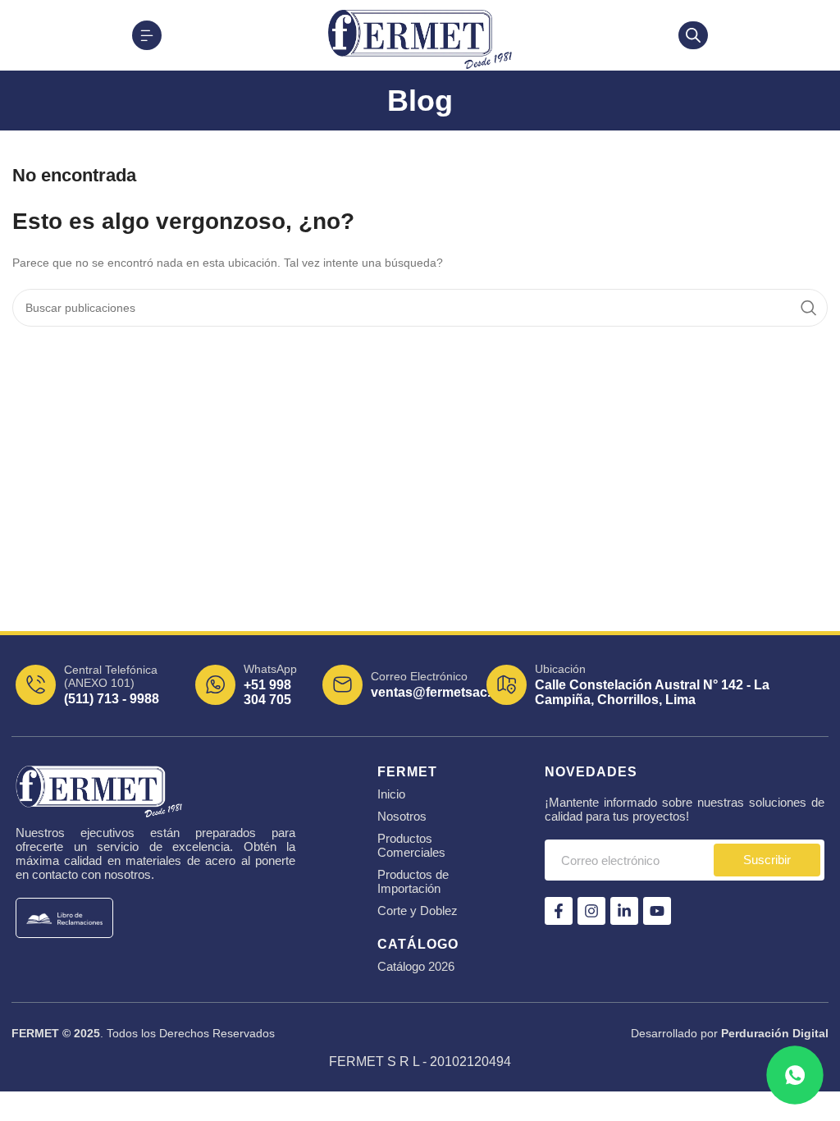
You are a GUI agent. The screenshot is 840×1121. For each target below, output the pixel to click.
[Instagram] (591, 911)
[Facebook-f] (559, 911)
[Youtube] (657, 911)
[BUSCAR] (809, 308)
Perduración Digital (775, 1033)
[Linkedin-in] (624, 911)
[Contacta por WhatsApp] (795, 1075)
